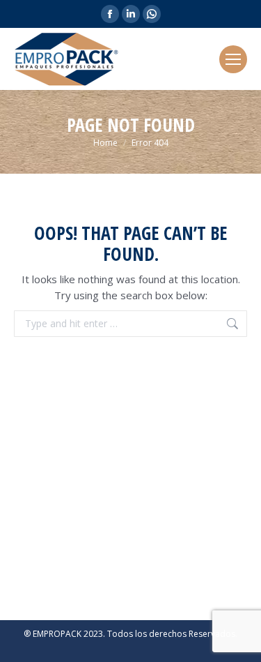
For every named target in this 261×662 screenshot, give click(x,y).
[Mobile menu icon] (233, 59)
